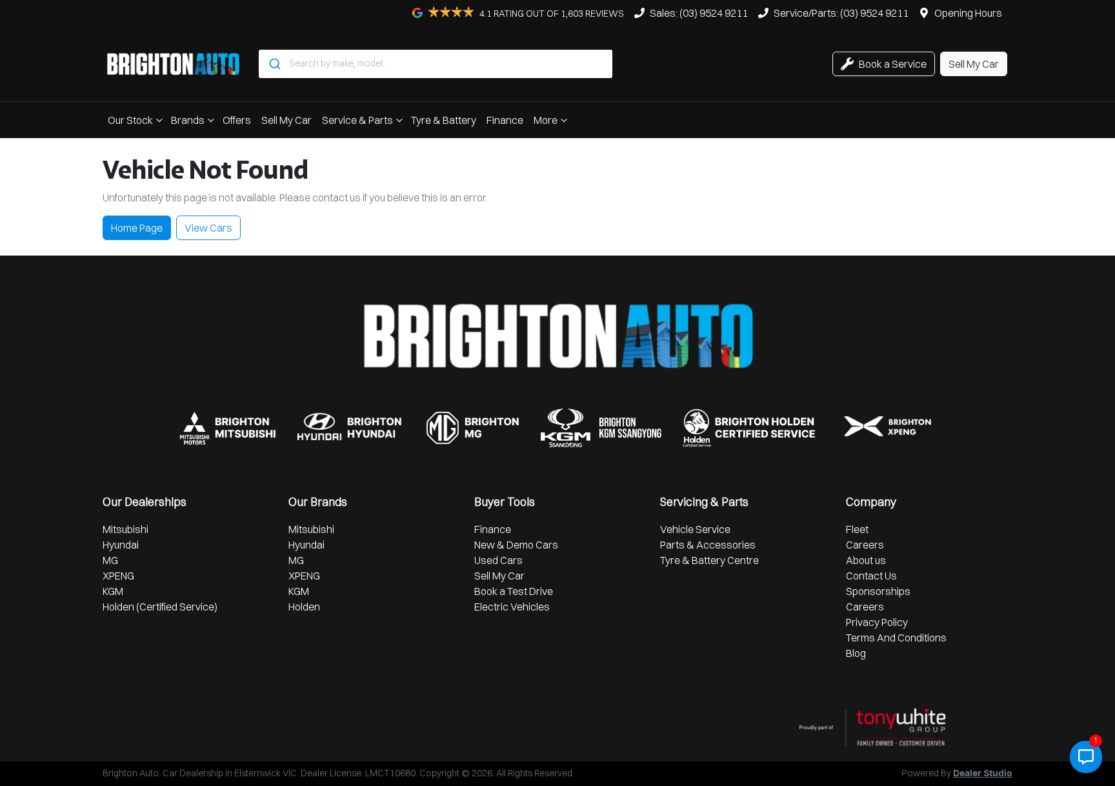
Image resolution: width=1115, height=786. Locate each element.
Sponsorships (878, 591)
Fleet (857, 529)
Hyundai (121, 544)
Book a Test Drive (513, 591)
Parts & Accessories (708, 544)
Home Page (137, 227)
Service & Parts (357, 120)
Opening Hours (968, 12)
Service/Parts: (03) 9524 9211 (841, 12)
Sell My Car (286, 120)
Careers (865, 544)
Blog (856, 653)
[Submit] (274, 64)
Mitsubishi (125, 529)
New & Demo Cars (516, 544)
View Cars (208, 227)
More (546, 120)
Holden (304, 606)
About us (866, 560)
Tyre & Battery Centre (709, 560)
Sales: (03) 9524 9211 (699, 12)
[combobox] (435, 64)
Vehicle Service (695, 529)
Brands (188, 120)
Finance (505, 120)
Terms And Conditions (896, 637)
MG (110, 560)
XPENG (118, 575)
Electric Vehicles (512, 606)
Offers (237, 120)
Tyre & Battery (443, 120)
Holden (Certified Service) (160, 606)
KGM (113, 591)
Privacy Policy (877, 622)
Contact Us (871, 575)
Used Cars (498, 560)
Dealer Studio (982, 773)
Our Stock (130, 120)
